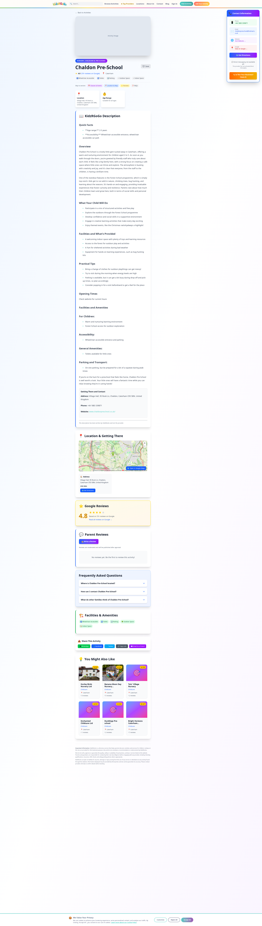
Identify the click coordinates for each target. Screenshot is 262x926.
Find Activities (186, 4)
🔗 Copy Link (122, 646)
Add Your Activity (202, 4)
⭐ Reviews (125, 86)
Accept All (187, 920)
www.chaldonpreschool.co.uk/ (102, 411)
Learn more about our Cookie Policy (124, 922)
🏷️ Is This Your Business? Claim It (243, 75)
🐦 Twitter (109, 646)
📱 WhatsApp (84, 646)
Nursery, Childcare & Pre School (91, 61)
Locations (140, 4)
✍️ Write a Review (88, 541)
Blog (167, 4)
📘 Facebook (97, 646)
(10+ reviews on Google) (90, 73)
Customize (160, 920)
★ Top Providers (127, 4)
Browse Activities (111, 4)
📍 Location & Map (111, 86)
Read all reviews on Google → (100, 519)
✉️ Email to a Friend (138, 646)
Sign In (174, 4)
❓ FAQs (135, 86)
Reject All (174, 920)
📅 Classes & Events (95, 86)
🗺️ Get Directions (243, 55)
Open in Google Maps (136, 468)
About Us (150, 4)
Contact (160, 4)
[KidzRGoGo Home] (59, 4)
